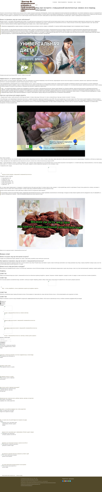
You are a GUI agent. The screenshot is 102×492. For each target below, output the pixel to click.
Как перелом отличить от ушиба (6, 376)
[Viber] (67, 481)
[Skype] (70, 481)
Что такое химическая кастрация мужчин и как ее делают (14, 464)
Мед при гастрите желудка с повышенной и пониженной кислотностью (17, 174)
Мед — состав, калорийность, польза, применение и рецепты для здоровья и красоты (20, 288)
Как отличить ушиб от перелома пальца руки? (9, 387)
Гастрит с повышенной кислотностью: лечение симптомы (16, 312)
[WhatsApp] (68, 481)
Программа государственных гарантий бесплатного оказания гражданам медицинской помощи (38, 482)
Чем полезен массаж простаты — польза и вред (12, 475)
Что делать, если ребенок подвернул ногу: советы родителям (13, 409)
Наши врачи (70, 2)
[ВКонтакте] (62, 481)
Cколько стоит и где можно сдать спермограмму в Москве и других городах (18, 432)
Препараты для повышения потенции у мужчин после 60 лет (15, 442)
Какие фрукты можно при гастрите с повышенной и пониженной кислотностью (20, 328)
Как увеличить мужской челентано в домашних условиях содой (15, 453)
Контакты (79, 2)
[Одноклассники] (64, 481)
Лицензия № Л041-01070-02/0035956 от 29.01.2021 (29, 479)
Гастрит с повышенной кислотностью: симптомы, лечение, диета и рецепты (20, 335)
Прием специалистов (62, 2)
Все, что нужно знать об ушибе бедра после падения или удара (13, 419)
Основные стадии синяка (5, 365)
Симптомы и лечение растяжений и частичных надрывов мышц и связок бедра (16, 354)
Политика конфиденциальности (26, 485)
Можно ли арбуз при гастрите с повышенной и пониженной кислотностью (19, 320)
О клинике (55, 2)
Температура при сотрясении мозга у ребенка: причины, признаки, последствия (16, 398)
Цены (75, 2)
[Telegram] (65, 481)
